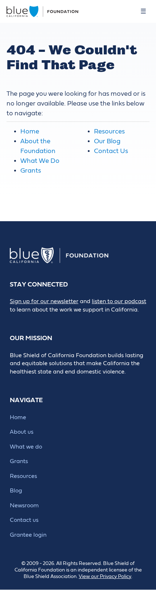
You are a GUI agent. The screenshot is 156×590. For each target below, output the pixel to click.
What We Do (39, 160)
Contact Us (111, 151)
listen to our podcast (119, 301)
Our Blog (107, 141)
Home (29, 131)
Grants (30, 170)
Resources (109, 131)
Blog (16, 491)
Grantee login (28, 535)
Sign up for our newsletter (44, 301)
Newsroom (24, 505)
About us (21, 432)
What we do (26, 447)
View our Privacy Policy (105, 576)
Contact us (24, 520)
